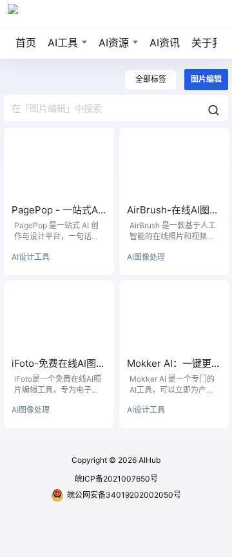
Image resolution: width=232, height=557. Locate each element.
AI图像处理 (146, 257)
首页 (25, 42)
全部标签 (150, 79)
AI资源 (114, 42)
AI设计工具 (31, 257)
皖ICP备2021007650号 (116, 479)
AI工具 (63, 42)
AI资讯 (165, 42)
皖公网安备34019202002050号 (124, 495)
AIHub (148, 460)
